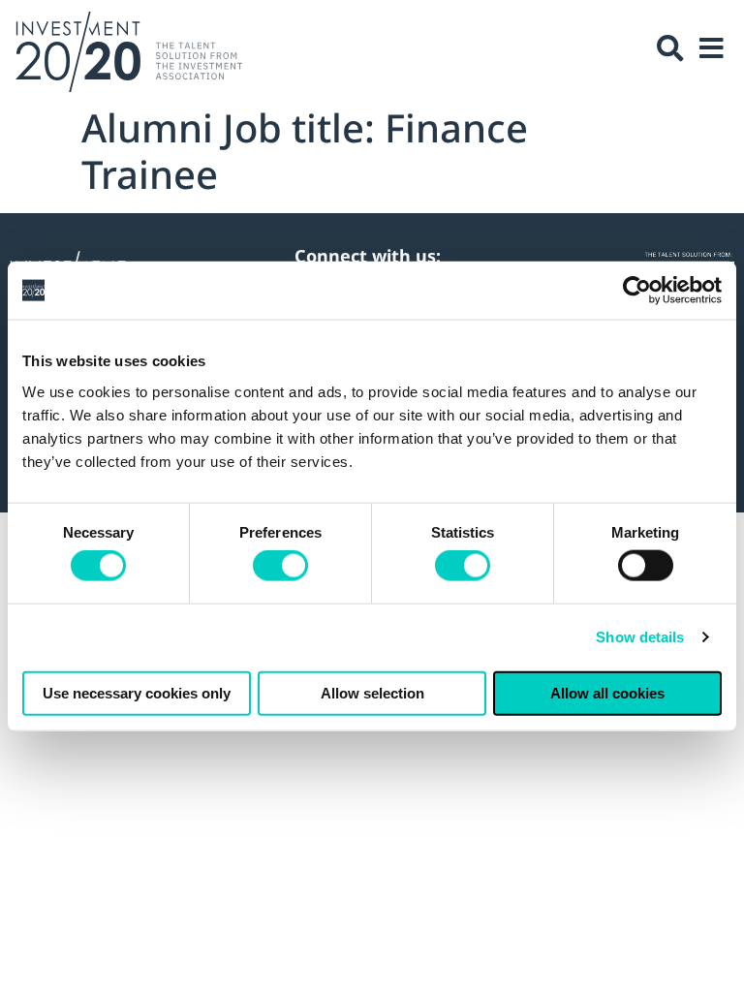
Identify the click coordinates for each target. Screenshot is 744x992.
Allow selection (372, 692)
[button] (670, 48)
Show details (640, 637)
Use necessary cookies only (137, 692)
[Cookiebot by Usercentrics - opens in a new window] (637, 290)
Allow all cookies (607, 692)
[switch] (280, 565)
